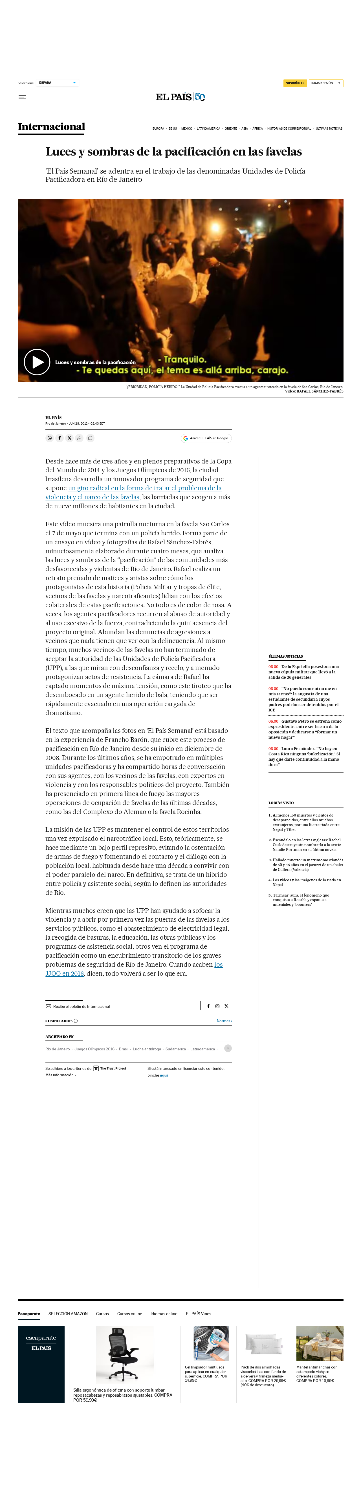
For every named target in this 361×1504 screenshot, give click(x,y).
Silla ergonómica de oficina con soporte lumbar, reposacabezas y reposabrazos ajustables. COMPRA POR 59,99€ (122, 1395)
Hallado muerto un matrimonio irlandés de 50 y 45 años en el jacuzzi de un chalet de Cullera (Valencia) (308, 865)
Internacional (51, 127)
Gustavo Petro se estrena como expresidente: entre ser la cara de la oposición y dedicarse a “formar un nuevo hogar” (305, 729)
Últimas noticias (329, 128)
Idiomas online (164, 1313)
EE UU (173, 128)
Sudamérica (176, 1049)
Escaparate (29, 1313)
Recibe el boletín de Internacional (81, 1006)
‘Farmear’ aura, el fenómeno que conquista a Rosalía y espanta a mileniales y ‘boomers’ (301, 900)
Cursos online (129, 1313)
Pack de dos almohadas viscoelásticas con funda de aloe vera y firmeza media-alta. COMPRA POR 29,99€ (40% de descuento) (263, 1376)
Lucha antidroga (147, 1049)
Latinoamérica (208, 128)
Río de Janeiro (57, 1049)
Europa (158, 128)
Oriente (231, 128)
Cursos (102, 1313)
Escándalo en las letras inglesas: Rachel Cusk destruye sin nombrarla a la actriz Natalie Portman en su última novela (307, 845)
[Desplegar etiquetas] (228, 1048)
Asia (244, 128)
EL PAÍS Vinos (198, 1313)
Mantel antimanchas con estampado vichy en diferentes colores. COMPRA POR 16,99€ (317, 1374)
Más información (59, 1075)
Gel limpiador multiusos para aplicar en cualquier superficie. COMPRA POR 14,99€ (206, 1374)
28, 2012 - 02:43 (87, 423)
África (257, 128)
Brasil (123, 1049)
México (187, 128)
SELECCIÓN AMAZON (68, 1313)
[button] (181, 290)
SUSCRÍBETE (295, 83)
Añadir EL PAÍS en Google (209, 438)
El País (53, 417)
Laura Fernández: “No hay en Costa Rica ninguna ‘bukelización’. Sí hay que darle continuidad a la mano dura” (304, 756)
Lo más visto (281, 803)
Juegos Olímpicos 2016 (94, 1049)
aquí (164, 1075)
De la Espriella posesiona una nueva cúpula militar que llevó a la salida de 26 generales (303, 672)
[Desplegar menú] (22, 97)
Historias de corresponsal (289, 128)
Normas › (224, 1021)
